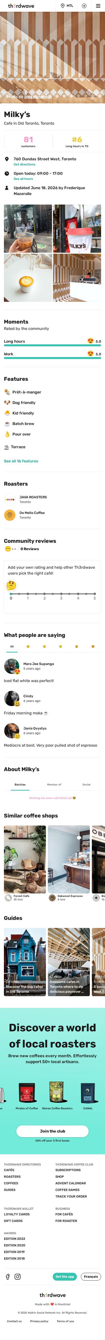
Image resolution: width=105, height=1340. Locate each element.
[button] (91, 1277)
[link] (29, 97)
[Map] (84, 6)
